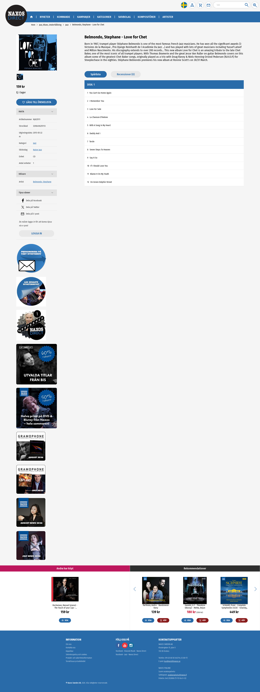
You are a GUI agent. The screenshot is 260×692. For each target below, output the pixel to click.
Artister (167, 17)
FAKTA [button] (21, 111)
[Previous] (134, 588)
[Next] (255, 588)
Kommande (63, 17)
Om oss (69, 644)
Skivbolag (124, 17)
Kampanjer (83, 17)
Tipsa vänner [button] (24, 192)
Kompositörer (146, 17)
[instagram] (131, 647)
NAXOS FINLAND (164, 668)
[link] (33, 25)
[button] (184, 5)
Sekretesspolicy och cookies (76, 654)
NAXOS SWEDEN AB (166, 644)
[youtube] (125, 647)
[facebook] (118, 647)
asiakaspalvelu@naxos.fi (177, 675)
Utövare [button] (22, 174)
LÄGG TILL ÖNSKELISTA (38, 102)
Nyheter (45, 17)
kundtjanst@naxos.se (172, 661)
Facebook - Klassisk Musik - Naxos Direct (131, 651)
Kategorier (104, 17)
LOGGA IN (36, 233)
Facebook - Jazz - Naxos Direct (127, 654)
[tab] (36, 111)
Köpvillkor (69, 651)
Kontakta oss (70, 647)
